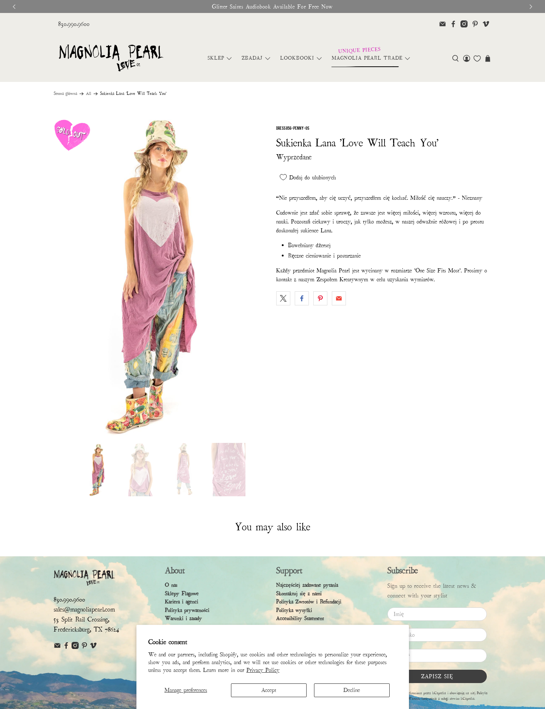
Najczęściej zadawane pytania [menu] (307, 585)
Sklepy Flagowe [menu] (182, 593)
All (88, 94)
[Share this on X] (283, 298)
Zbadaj (252, 58)
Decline (351, 690)
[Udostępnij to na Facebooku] (302, 298)
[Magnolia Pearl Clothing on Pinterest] (475, 23)
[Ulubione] (477, 58)
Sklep (216, 58)
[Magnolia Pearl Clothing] (111, 58)
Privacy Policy (263, 670)
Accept (268, 690)
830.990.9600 (74, 24)
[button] (455, 58)
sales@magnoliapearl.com (84, 609)
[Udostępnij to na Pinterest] (320, 298)
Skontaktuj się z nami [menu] (299, 593)
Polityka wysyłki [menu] (294, 610)
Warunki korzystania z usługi (429, 698)
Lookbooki (297, 58)
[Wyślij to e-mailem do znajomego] (339, 298)
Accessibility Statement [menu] (300, 618)
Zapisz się (437, 676)
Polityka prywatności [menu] (187, 610)
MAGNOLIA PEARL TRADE (367, 58)
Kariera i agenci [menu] (181, 601)
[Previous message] (14, 6)
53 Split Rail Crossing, (81, 619)
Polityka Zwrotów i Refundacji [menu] (308, 601)
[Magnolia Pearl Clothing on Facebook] (453, 23)
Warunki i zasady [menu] (183, 618)
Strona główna (65, 94)
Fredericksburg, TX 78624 (86, 629)
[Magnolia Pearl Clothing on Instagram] (464, 23)
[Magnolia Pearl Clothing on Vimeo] (485, 23)
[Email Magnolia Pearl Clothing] (442, 23)
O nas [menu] (171, 585)
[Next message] (531, 6)
